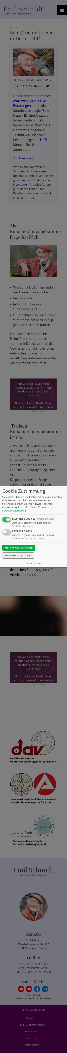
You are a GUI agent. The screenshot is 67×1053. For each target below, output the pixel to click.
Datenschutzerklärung (14, 510)
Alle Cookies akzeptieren (19, 548)
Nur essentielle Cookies (18, 555)
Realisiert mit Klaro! (33, 563)
